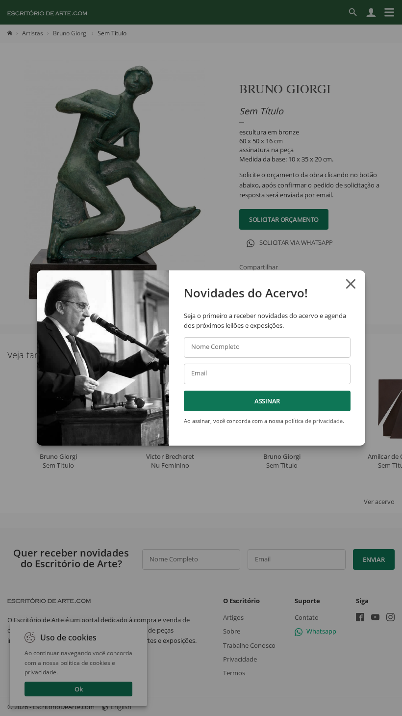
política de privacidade (314, 420)
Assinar (267, 401)
